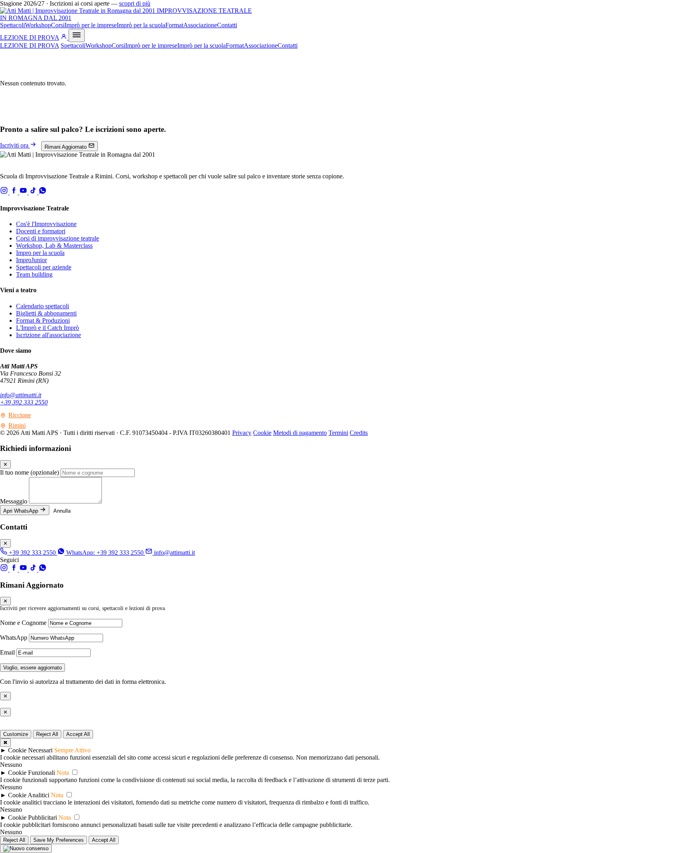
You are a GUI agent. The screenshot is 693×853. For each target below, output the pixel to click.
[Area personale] (65, 37)
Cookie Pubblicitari (32, 817)
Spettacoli (12, 25)
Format (174, 25)
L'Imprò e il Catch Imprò (47, 327)
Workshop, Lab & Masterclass (54, 245)
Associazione (200, 25)
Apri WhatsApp (21, 511)
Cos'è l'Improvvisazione (46, 223)
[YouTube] (24, 192)
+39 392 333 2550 (24, 402)
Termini (338, 432)
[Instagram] (5, 192)
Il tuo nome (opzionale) (29, 472)
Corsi (58, 25)
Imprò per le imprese (91, 25)
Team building (34, 274)
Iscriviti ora (15, 145)
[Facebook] (14, 192)
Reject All (47, 734)
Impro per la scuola (40, 252)
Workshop (38, 25)
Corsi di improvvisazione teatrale (57, 238)
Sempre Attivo (72, 750)
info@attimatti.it (20, 395)
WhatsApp (13, 637)
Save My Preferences (58, 840)
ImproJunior (31, 260)
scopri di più (134, 3)
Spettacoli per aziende (43, 267)
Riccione (19, 415)
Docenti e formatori (40, 231)
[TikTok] (33, 192)
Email (8, 652)
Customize (15, 734)
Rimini (17, 425)
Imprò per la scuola (141, 25)
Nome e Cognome (23, 622)
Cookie (262, 432)
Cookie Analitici (28, 795)
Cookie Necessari (30, 750)
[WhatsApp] (42, 192)
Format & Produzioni (43, 320)
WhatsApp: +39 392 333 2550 (105, 552)
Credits (359, 432)
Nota (63, 772)
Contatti (227, 25)
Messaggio (13, 501)
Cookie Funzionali (31, 772)
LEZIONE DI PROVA (29, 37)
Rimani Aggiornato (66, 147)
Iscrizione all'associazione (48, 334)
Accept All (78, 734)
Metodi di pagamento (300, 432)
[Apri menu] (77, 35)
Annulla (62, 511)
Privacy (241, 432)
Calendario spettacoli (42, 306)
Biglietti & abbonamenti (46, 313)
